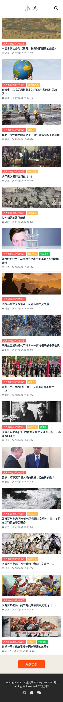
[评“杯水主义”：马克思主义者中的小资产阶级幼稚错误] (31, 240)
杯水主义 (32, 254)
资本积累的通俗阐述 (14, 217)
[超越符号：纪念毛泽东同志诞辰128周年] (31, 627)
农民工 (31, 129)
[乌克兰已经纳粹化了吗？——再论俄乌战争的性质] (31, 326)
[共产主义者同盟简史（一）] (31, 157)
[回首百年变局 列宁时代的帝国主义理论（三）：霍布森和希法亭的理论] (31, 500)
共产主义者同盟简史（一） (17, 176)
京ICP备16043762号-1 (46, 682)
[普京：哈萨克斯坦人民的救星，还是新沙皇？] (31, 458)
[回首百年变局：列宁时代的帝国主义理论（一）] (31, 586)
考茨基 (43, 427)
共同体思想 (33, 84)
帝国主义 (32, 427)
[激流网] (31, 8)
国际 (7, 349)
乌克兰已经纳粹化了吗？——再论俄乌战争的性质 (31, 345)
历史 (7, 52)
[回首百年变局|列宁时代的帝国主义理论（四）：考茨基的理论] (31, 413)
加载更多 (31, 664)
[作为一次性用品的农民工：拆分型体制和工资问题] (31, 116)
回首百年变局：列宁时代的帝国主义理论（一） (29, 605)
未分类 (8, 650)
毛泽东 (31, 641)
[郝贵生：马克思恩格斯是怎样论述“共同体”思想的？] (31, 71)
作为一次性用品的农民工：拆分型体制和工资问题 (31, 135)
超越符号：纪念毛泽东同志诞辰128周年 (25, 646)
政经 (7, 139)
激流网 (29, 682)
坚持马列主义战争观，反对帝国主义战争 (25, 304)
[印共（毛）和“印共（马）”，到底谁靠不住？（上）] (31, 368)
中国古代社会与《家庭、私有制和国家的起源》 (29, 48)
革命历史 (32, 171)
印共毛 (31, 381)
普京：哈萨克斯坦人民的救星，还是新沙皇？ (28, 477)
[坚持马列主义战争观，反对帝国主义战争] (31, 285)
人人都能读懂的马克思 (13, 43)
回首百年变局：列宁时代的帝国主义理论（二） (29, 563)
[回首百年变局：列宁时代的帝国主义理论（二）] (31, 545)
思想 (7, 97)
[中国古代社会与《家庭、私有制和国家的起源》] (31, 29)
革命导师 (42, 641)
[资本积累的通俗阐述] (31, 199)
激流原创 (32, 212)
